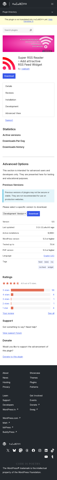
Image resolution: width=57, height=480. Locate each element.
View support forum (12, 333)
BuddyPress (10, 432)
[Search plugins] (30, 30)
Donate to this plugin (13, 356)
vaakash (25, 68)
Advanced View (13, 113)
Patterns (34, 387)
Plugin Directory (10, 12)
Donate (35, 404)
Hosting (6, 382)
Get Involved (36, 395)
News (5, 377)
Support (9, 120)
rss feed (42, 267)
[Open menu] (53, 4)
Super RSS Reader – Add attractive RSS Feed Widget (31, 61)
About (5, 373)
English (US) (49, 256)
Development (11, 106)
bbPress (8, 427)
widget (50, 267)
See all (51, 313)
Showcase (35, 373)
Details (8, 86)
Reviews (9, 93)
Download (9, 76)
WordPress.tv (10, 409)
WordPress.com (12, 418)
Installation (10, 99)
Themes (34, 377)
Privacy (6, 387)
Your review (8, 313)
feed (40, 262)
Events (33, 400)
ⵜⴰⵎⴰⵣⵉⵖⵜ (15, 444)
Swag (34, 409)
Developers (8, 404)
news (46, 262)
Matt (6, 422)
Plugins (33, 382)
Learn (5, 395)
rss (52, 262)
